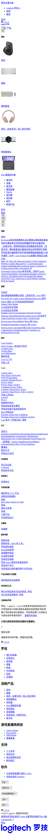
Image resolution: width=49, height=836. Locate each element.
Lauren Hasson (12, 321)
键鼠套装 (39, 240)
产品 (3, 28)
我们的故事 (11, 655)
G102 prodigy (27, 276)
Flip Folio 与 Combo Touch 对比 (15, 299)
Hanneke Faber (7, 434)
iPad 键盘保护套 (13, 705)
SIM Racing (11, 735)
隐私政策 (14, 816)
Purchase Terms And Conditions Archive (18, 417)
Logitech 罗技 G (13, 8)
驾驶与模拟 (6, 243)
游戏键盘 (30, 246)
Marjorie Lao (13, 436)
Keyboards (5, 240)
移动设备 (36, 243)
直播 (33, 256)
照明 (16, 246)
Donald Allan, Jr (15, 444)
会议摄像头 (30, 240)
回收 (8, 674)
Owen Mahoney (28, 444)
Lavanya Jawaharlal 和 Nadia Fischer (21, 328)
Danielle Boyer (21, 316)
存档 (3, 511)
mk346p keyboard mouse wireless (28, 266)
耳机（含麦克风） (28, 295)
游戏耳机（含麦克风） (16, 715)
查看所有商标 (31, 615)
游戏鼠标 (22, 246)
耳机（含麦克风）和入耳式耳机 (21, 696)
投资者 (9, 661)
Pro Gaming (11, 733)
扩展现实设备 (41, 256)
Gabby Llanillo (28, 318)
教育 (8, 14)
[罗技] (5, 25)
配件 (30, 243)
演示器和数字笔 (14, 252)
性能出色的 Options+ (15, 777)
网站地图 (34, 816)
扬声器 (9, 702)
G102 (38, 274)
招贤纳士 (10, 658)
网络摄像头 (19, 240)
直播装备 (38, 252)
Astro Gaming (12, 730)
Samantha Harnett (33, 434)
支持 (3, 19)
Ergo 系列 (41, 295)
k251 (10, 271)
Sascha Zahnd (17, 442)
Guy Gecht (16, 439)
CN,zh (6, 22)
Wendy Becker (20, 434)
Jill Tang (34, 313)
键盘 (7, 295)
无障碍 (9, 677)
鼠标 (12, 240)
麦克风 (14, 243)
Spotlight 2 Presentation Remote (23, 274)
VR (44, 252)
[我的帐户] (3, 222)
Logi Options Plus (23, 256)
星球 (3, 213)
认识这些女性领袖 (9, 307)
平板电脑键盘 (28, 252)
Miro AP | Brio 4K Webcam (12, 261)
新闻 (8, 667)
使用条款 (5, 816)
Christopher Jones (28, 439)
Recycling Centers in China (12, 502)
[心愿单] (3, 219)
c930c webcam (20, 268)
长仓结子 (42, 316)
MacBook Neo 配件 (37, 299)
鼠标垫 (27, 249)
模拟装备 (13, 249)
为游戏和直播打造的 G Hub (18, 773)
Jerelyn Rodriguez (16, 330)
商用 (8, 11)
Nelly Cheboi (29, 330)
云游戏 (33, 249)
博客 (8, 664)
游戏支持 (10, 754)
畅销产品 (41, 249)
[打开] (3, 225)
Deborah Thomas (26, 436)
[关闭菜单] (3, 31)
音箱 (46, 240)
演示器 (21, 249)
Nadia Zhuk (6, 318)
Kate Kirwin (33, 316)
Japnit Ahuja (26, 313)
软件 (3, 210)
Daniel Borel (28, 442)
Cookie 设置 (24, 816)
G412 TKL (8, 276)
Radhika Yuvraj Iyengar (11, 313)
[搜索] (3, 215)
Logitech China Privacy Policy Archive (17, 392)
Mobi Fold (17, 276)
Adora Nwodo (14, 332)
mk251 (15, 271)
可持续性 (10, 671)
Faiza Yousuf (16, 318)
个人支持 (10, 751)
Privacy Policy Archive (10, 385)
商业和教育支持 (13, 757)
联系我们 (10, 760)
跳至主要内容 (7, 3)
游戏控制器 (23, 243)
